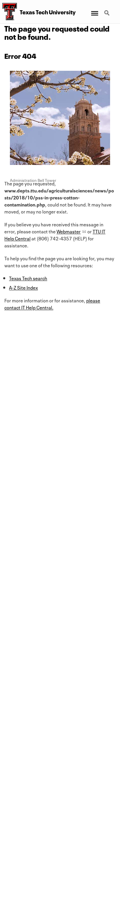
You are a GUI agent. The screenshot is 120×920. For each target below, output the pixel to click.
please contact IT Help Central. (52, 304)
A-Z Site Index (23, 287)
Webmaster (69, 231)
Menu (94, 9)
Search (107, 9)
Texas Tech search (28, 277)
